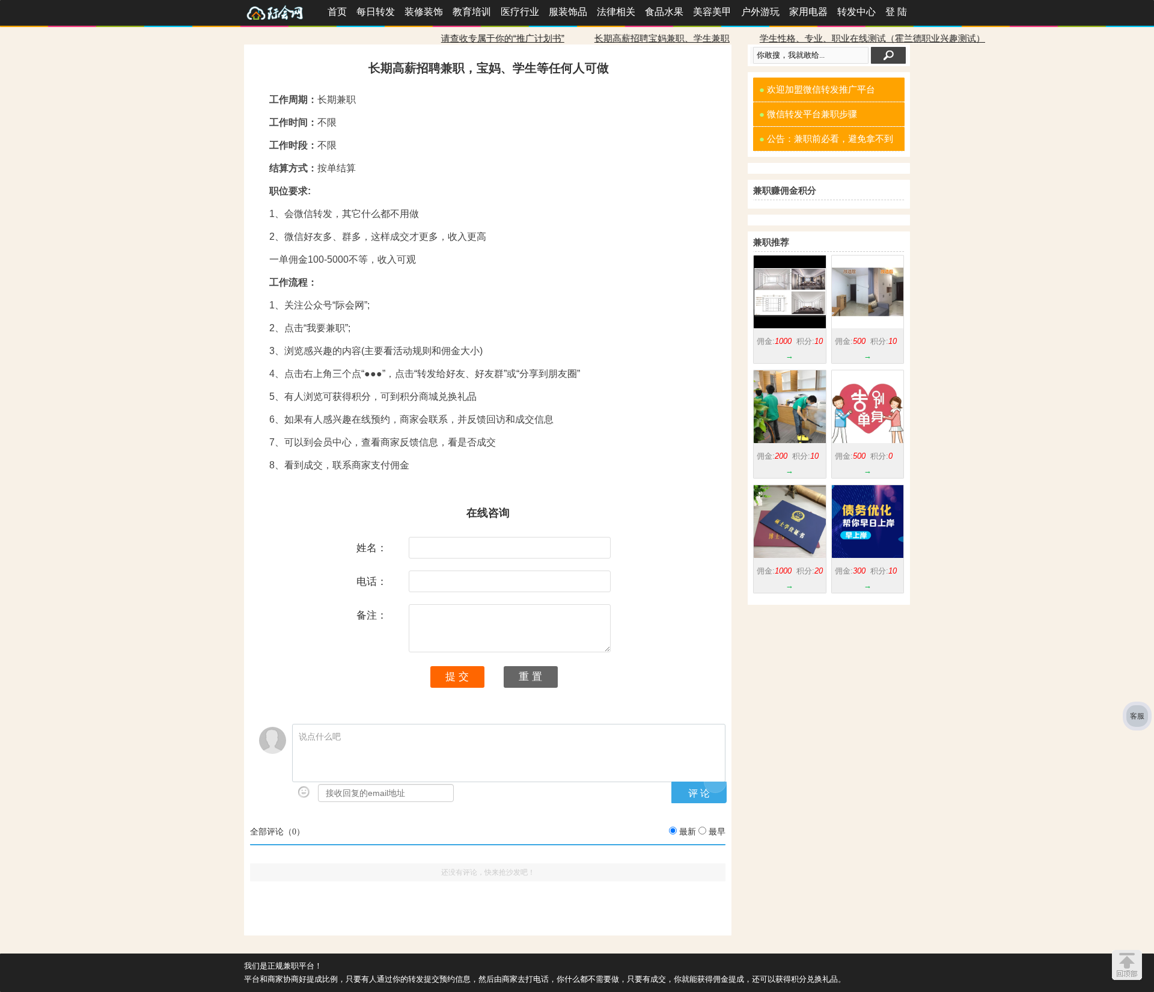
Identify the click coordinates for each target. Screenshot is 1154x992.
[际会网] (283, 11)
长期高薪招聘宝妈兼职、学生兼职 (626, 38)
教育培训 (472, 12)
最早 (717, 831)
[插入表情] (304, 792)
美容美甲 (712, 12)
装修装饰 (424, 12)
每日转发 (375, 12)
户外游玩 (760, 12)
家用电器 (808, 12)
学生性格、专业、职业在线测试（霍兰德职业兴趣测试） (836, 38)
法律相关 (616, 12)
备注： (371, 615)
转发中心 (856, 12)
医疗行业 (520, 12)
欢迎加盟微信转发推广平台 (817, 89)
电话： (371, 581)
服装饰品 (568, 12)
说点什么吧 (320, 736)
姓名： (371, 547)
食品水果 (664, 12)
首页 (337, 12)
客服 (1137, 716)
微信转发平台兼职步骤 (808, 114)
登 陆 (896, 12)
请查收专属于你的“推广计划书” (466, 38)
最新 (687, 831)
